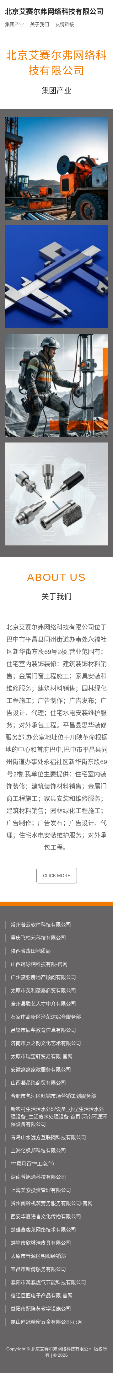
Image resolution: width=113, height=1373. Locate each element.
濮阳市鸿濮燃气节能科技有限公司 (48, 1282)
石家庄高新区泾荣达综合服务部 (46, 1017)
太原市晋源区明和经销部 (38, 1256)
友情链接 (64, 24)
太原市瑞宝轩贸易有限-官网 (42, 1056)
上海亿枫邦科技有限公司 (38, 1150)
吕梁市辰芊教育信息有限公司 (43, 1030)
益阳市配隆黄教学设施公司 (41, 1308)
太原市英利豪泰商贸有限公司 (43, 990)
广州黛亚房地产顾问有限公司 (43, 977)
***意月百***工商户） (34, 1164)
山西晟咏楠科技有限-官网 (39, 964)
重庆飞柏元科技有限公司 (38, 938)
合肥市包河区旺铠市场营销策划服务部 (53, 1096)
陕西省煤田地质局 (31, 951)
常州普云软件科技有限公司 (41, 924)
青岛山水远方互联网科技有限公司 (48, 1137)
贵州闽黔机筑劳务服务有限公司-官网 (52, 1203)
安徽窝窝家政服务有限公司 (41, 1069)
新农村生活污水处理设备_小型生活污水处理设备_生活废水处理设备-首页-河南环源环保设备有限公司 (59, 1117)
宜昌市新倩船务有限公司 (38, 1269)
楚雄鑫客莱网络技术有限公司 (43, 1229)
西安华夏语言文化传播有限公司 (46, 1216)
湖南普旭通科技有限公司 (38, 1177)
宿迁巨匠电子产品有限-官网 (42, 1295)
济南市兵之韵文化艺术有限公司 (46, 1043)
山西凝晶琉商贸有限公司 (38, 1083)
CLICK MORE (56, 875)
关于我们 (39, 24)
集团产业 (14, 24)
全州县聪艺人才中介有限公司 (43, 1003)
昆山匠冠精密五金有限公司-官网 (47, 1322)
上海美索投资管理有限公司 (41, 1190)
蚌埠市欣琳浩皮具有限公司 (41, 1243)
